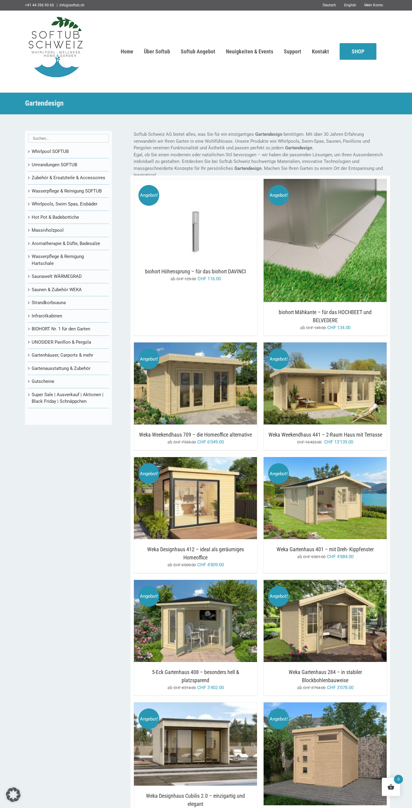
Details (221, 221)
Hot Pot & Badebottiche (55, 217)
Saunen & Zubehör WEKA (57, 289)
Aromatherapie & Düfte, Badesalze (66, 243)
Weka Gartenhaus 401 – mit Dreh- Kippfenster (325, 549)
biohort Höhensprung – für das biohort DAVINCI (195, 271)
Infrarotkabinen (47, 316)
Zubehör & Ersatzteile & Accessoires (68, 177)
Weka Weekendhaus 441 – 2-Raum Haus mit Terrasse (325, 434)
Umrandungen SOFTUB (54, 164)
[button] (13, 794)
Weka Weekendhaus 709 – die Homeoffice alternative (195, 434)
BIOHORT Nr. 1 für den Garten (61, 329)
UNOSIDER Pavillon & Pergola (61, 342)
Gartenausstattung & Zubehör (61, 368)
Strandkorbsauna (49, 302)
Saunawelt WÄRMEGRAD (57, 276)
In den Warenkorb (312, 385)
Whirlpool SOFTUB (50, 151)
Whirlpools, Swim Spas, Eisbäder (64, 204)
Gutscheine (43, 381)
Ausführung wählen (183, 221)
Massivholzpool (48, 230)
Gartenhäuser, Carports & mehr (62, 355)
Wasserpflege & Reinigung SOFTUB (67, 191)
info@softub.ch (71, 5)
